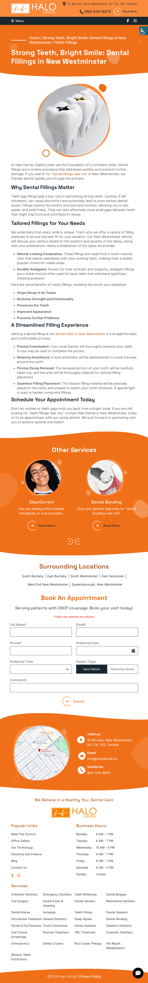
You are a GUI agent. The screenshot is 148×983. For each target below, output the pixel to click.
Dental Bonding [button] (106, 501)
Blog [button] (14, 861)
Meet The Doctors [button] (23, 834)
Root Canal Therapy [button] (88, 943)
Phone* (15, 643)
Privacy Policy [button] (90, 976)
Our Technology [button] (22, 847)
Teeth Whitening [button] (86, 894)
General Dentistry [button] (55, 919)
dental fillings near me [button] (69, 174)
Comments (18, 680)
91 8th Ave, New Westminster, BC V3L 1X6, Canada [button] (102, 4)
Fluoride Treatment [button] (56, 932)
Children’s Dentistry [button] (24, 894)
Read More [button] (46, 525)
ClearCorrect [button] (41, 501)
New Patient (91, 669)
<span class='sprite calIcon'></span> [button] (133, 651)
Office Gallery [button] (20, 841)
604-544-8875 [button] (98, 11)
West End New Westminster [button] (48, 584)
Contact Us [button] (19, 867)
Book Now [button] (130, 11)
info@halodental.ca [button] (102, 759)
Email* (81, 625)
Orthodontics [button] (20, 943)
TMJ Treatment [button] (85, 932)
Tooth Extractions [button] (55, 925)
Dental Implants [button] (85, 925)
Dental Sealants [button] (117, 912)
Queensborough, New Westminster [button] (97, 584)
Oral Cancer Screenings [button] (19, 934)
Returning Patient (122, 669)
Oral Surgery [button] (19, 901)
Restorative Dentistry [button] (120, 901)
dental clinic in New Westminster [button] (80, 334)
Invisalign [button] (49, 912)
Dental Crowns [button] (53, 943)
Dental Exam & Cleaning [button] (53, 903)
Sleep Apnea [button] (83, 919)
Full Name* (18, 625)
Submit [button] (78, 701)
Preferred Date (87, 643)
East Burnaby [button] (57, 576)
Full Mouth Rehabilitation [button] (115, 946)
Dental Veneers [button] (85, 901)
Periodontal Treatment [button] (26, 919)
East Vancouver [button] (113, 576)
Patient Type (85, 662)
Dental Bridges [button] (116, 894)
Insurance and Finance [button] (26, 854)
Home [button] (34, 38)
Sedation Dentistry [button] (119, 925)
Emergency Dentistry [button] (57, 894)
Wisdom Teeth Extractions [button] (21, 957)
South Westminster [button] (84, 576)
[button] (143, 30)
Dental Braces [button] (20, 912)
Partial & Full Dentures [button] (26, 925)
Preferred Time (21, 662)
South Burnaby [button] (32, 576)
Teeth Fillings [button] (83, 912)
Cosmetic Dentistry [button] (119, 932)
